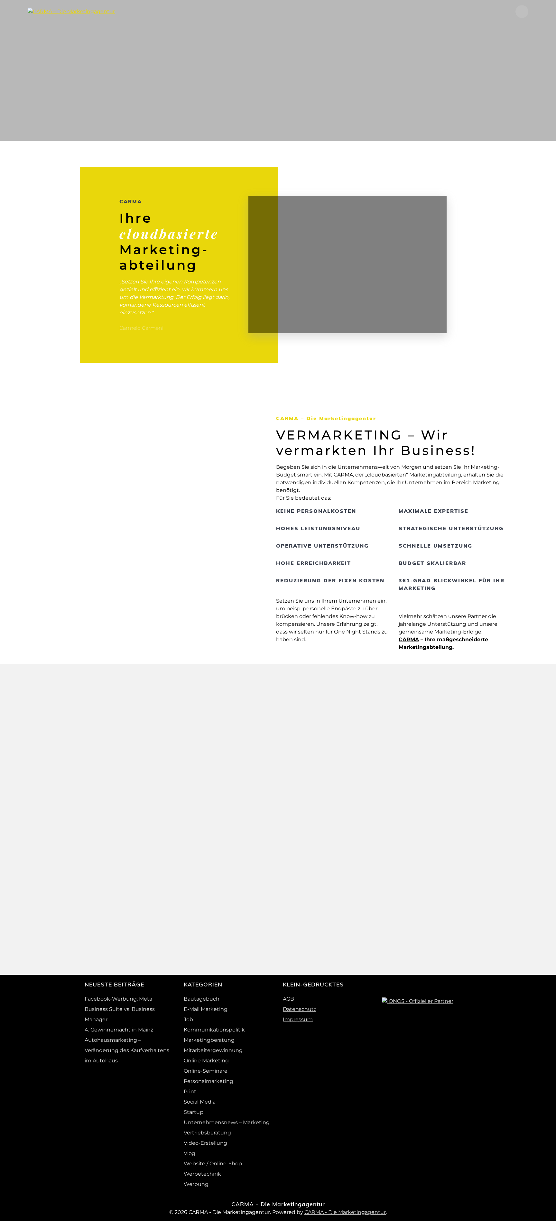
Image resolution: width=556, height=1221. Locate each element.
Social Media (200, 1102)
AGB (288, 999)
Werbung (196, 1184)
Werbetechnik (202, 1174)
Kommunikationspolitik (214, 1030)
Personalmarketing (208, 1081)
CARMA (343, 475)
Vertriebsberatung (207, 1133)
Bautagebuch (201, 999)
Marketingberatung (209, 1040)
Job (188, 1019)
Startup (193, 1112)
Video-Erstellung (205, 1143)
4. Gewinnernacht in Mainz (119, 1030)
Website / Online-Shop (213, 1164)
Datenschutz (299, 1009)
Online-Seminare (205, 1071)
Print (190, 1091)
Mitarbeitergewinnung (213, 1050)
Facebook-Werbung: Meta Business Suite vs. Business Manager (120, 1009)
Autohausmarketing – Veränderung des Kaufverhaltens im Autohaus (127, 1050)
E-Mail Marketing (205, 1009)
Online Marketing (206, 1061)
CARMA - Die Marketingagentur (345, 1212)
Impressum (298, 1019)
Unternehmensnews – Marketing (227, 1122)
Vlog (189, 1153)
